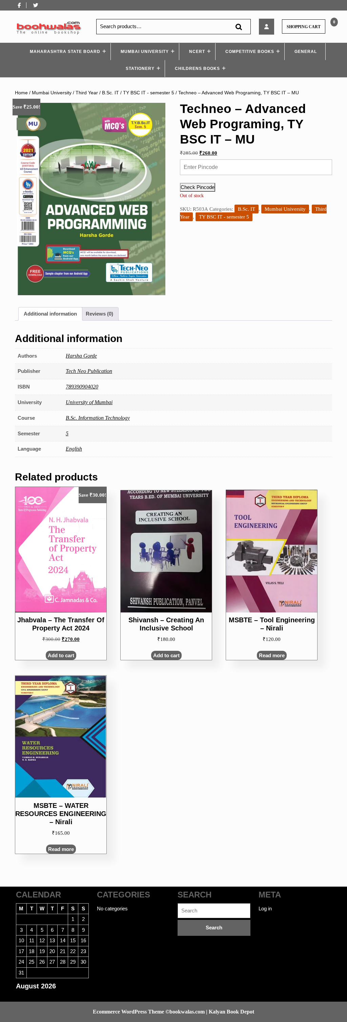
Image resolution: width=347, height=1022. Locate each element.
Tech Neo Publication (89, 371)
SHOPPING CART (304, 26)
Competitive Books (249, 51)
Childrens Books (197, 68)
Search (238, 26)
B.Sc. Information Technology (98, 418)
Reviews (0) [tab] (99, 314)
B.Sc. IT (110, 92)
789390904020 (82, 387)
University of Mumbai (89, 402)
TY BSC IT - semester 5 (148, 92)
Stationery (140, 68)
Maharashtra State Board (65, 51)
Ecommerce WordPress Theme (128, 1012)
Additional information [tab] (50, 314)
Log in (265, 908)
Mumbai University (145, 51)
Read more (272, 655)
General (305, 51)
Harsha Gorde (81, 356)
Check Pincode (198, 187)
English (74, 449)
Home (21, 92)
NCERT (197, 51)
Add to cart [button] (61, 655)
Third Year (87, 92)
